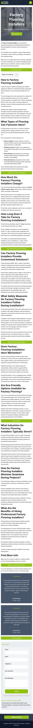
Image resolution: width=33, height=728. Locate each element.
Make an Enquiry (16, 717)
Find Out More (16, 421)
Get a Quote (15, 34)
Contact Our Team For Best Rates (16, 172)
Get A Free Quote (16, 638)
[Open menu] (30, 2)
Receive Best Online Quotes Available (16, 248)
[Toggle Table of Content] (16, 74)
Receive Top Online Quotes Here (16, 342)
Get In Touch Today (16, 69)
